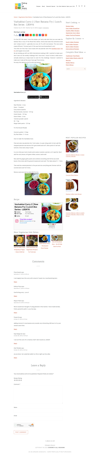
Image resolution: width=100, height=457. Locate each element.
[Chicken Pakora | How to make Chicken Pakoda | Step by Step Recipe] (76, 204)
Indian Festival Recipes (73, 35)
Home (15, 17)
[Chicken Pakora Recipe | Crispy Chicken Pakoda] (76, 146)
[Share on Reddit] (31, 35)
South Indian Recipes (72, 42)
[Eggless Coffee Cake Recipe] (76, 185)
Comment (17, 384)
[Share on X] (23, 35)
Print (50, 224)
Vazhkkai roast (55, 48)
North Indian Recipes (72, 46)
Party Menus (70, 65)
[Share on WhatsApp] (34, 35)
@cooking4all (28, 221)
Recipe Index (70, 26)
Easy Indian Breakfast (72, 28)
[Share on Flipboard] (43, 35)
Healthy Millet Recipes (73, 30)
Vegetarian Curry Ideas (73, 33)
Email (15, 415)
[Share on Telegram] (40, 35)
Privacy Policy (50, 445)
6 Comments (46, 27)
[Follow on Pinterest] (82, 6)
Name (15, 407)
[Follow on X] (79, 6)
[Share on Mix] (46, 35)
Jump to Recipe (34, 97)
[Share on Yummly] (37, 35)
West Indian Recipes (72, 44)
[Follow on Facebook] (76, 6)
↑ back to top (50, 441)
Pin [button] (55, 224)
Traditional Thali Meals (73, 56)
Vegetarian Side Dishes (25, 17)
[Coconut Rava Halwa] (76, 166)
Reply (15, 282)
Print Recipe (45, 97)
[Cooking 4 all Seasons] (21, 10)
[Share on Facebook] (20, 35)
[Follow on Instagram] (85, 6)
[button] (49, 226)
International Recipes (72, 49)
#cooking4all (23, 222)
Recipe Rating (18, 378)
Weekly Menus (70, 62)
